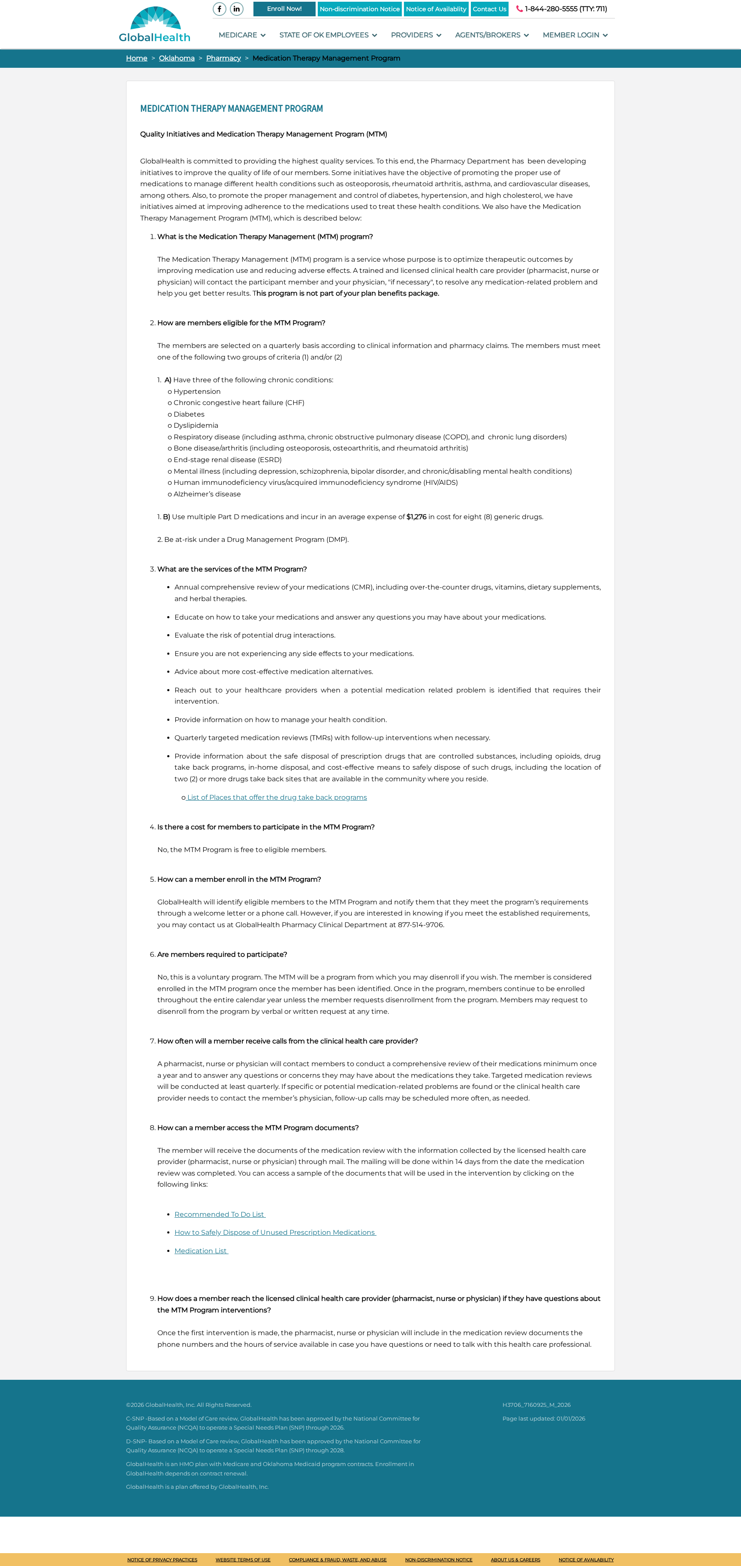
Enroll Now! (284, 8)
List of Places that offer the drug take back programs (276, 797)
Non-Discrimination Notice (439, 1560)
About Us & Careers (515, 1560)
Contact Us (489, 9)
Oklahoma (177, 58)
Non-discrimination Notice (360, 9)
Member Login (572, 35)
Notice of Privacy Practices (162, 1560)
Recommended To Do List (220, 1214)
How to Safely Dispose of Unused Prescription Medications (276, 1232)
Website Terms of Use (243, 1560)
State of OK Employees (325, 35)
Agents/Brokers (488, 35)
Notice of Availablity (436, 9)
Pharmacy (223, 58)
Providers (413, 35)
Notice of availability (586, 1560)
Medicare (239, 35)
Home (137, 58)
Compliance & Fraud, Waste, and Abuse (338, 1560)
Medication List (202, 1251)
